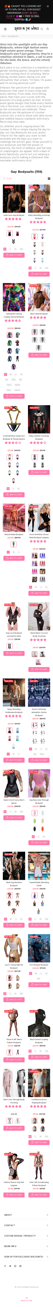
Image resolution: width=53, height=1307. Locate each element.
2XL (21, 811)
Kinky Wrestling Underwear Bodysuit (14, 711)
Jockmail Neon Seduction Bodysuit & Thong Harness (14, 437)
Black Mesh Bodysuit (39, 314)
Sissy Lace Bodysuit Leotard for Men (14, 634)
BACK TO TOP (26, 1300)
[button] (13, 219)
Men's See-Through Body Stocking (14, 1101)
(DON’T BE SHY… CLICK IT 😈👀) (22, 14)
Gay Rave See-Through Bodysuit (39, 801)
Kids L (9, 390)
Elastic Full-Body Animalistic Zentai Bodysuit (39, 712)
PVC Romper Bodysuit (39, 965)
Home (3, 36)
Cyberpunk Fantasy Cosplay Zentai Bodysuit (14, 315)
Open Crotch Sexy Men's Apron (14, 801)
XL (15, 249)
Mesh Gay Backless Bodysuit (14, 884)
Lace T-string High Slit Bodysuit (14, 966)
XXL (21, 249)
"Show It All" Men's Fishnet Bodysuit (14, 1041)
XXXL (14, 379)
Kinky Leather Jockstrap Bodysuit (39, 437)
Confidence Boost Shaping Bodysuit (39, 1101)
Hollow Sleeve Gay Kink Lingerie (14, 1184)
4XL (20, 379)
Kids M (17, 385)
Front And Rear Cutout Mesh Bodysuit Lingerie (39, 536)
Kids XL (17, 390)
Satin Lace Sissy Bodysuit (14, 215)
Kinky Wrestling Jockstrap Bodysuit (39, 217)
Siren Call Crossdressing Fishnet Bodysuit (39, 1184)
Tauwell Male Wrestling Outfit (39, 884)
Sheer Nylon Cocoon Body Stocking (39, 634)
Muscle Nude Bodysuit (14, 534)
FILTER (9, 178)
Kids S (9, 385)
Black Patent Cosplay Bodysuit (39, 1041)
